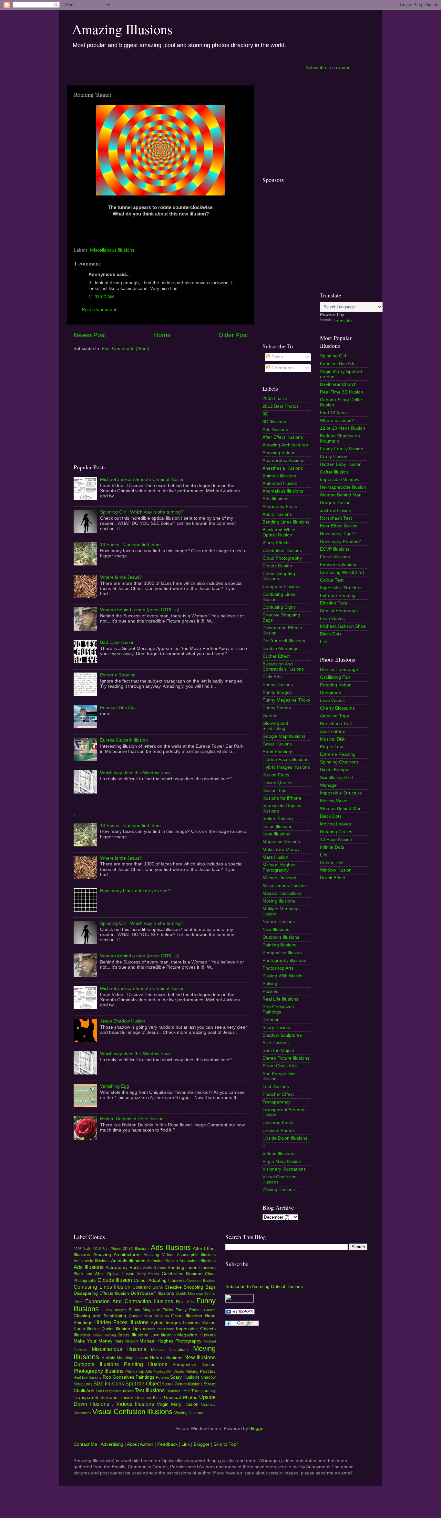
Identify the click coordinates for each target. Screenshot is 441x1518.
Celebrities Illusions (282, 550)
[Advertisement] (185, 67)
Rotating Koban (336, 685)
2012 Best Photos (280, 406)
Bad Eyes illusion (117, 642)
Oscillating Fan (335, 677)
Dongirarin (330, 692)
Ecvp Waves (332, 618)
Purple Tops (332, 746)
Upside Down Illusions (284, 1138)
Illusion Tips (274, 790)
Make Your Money (281, 849)
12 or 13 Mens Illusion (342, 428)
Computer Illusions (281, 586)
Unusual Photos (278, 1130)
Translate (342, 320)
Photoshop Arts (277, 968)
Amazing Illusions (122, 29)
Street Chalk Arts (279, 1066)
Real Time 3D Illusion (341, 392)
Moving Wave (333, 800)
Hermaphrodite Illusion (343, 487)
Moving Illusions (278, 901)
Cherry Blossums (337, 708)
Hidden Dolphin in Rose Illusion (132, 1118)
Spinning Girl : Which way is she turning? (141, 512)
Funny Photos (276, 707)
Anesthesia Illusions (282, 468)
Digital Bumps (334, 769)
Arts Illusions (275, 498)
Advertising (112, 1444)
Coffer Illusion (334, 472)
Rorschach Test (336, 518)
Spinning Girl (333, 356)
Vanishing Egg (114, 1086)
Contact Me (85, 1444)
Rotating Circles (336, 831)
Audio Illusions (277, 514)
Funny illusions (277, 684)
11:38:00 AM (101, 297)
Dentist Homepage (339, 610)
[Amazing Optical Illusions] (240, 1313)
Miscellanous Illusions (112, 250)
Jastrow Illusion (335, 510)
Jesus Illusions (277, 826)
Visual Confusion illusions (132, 1412)
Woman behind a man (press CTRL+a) (139, 609)
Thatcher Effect (278, 1094)
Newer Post (90, 335)
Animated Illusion (279, 483)
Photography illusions (284, 960)
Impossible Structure (341, 587)
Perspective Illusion (282, 952)
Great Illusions (277, 744)
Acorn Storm (332, 731)
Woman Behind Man (341, 495)
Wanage (328, 785)
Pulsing (269, 983)
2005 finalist (274, 398)
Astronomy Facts (279, 506)
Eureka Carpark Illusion (124, 740)
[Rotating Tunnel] (160, 193)
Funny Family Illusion (341, 448)
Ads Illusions (275, 429)
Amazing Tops (334, 716)
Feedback (167, 1444)
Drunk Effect (332, 877)
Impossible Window (339, 479)
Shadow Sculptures (282, 1035)
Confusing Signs (279, 607)
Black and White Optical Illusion (278, 532)
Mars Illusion (275, 857)
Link (185, 1444)
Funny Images (277, 692)
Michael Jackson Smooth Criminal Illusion (142, 479)
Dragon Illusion (335, 502)
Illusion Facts (275, 775)
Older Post (233, 335)
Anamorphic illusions (283, 460)
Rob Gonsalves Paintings (278, 1009)
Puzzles (270, 991)
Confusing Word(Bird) (342, 572)
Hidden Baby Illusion (341, 464)
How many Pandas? (340, 541)
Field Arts (272, 676)
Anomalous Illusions (282, 491)
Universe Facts (277, 1122)
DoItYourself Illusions (283, 640)
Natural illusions (278, 921)
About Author (140, 1444)
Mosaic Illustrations (282, 893)
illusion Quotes (277, 782)
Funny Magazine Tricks (286, 700)
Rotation (271, 1019)
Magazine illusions (281, 841)
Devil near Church (338, 384)
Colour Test (332, 580)
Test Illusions (275, 1086)
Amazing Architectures (285, 445)
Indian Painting (277, 818)
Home (162, 335)
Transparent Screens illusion (103, 1397)
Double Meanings (280, 648)
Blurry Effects (276, 542)
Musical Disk (332, 739)
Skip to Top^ (226, 1444)
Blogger (257, 1428)
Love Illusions (276, 834)
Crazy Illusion (333, 456)
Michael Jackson (279, 877)
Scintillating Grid (336, 777)
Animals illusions (279, 476)
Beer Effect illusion (339, 526)
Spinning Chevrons (339, 762)
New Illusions (275, 929)
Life (323, 641)
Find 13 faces (334, 412)
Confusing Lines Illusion (102, 1287)
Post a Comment (99, 309)
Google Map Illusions (283, 736)
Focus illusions (335, 556)
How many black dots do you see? (135, 890)
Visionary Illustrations (284, 1169)
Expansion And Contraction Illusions (283, 667)
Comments (282, 367)
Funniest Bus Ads (118, 707)
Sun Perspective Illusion (115, 1391)
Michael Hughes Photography (278, 868)
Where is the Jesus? (121, 577)
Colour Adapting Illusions (278, 576)
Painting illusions (279, 945)
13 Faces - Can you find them (130, 544)
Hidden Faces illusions (285, 759)
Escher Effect (276, 656)
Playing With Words (282, 976)
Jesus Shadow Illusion (122, 1021)
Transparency (276, 1102)
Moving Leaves (335, 824)
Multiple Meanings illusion (124, 1358)
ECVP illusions (334, 549)
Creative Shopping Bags (190, 1287)
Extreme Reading (118, 675)
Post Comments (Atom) (125, 348)
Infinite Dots (332, 847)
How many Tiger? (338, 533)
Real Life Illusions (280, 999)
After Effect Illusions (282, 437)
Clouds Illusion (277, 566)
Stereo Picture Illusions (285, 1058)
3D (265, 414)
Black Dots (331, 634)
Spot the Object (278, 1050)
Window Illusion (336, 870)
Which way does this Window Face (135, 772)
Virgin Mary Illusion (281, 1161)
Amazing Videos (278, 452)
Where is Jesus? (337, 420)
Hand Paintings (277, 751)
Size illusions (275, 1042)
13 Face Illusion (336, 839)
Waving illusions (278, 1189)
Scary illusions (277, 1027)
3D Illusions (274, 421)
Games (269, 715)
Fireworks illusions (338, 564)
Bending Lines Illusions (285, 522)
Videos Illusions (278, 1153)
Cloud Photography (282, 558)
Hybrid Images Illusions (286, 767)
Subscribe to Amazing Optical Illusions (264, 1286)
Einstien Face (334, 603)
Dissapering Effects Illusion (101, 1293)
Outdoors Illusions (280, 937)
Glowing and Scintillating (275, 726)
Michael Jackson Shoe (343, 626)
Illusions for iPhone (281, 798)
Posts (276, 357)
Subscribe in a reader (328, 67)
